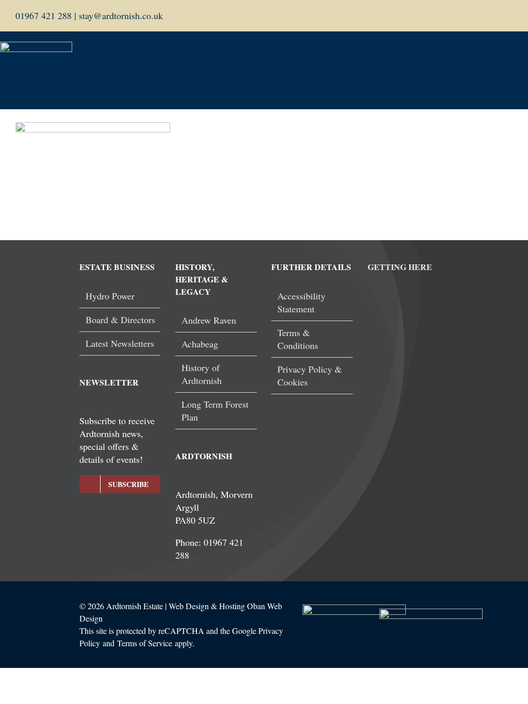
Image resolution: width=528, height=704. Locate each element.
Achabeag (200, 344)
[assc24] (354, 609)
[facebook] (493, 16)
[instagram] (509, 16)
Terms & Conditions (297, 338)
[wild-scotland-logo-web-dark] (431, 613)
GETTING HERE (400, 267)
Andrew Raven (209, 320)
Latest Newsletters (120, 343)
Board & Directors (120, 319)
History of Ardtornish (202, 374)
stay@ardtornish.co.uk (119, 15)
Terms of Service (144, 643)
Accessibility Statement (301, 302)
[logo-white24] (36, 46)
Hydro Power (110, 296)
